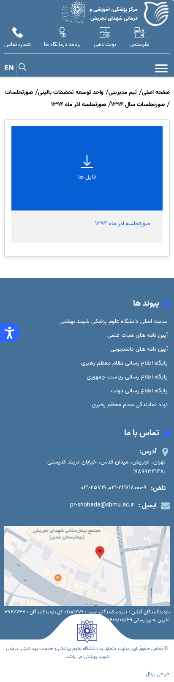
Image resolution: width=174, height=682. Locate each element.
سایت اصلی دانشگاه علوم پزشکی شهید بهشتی (114, 321)
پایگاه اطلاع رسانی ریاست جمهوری (127, 377)
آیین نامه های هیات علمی (137, 335)
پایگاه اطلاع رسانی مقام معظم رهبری (124, 363)
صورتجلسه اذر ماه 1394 (122, 224)
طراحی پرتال (158, 674)
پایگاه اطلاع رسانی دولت (139, 391)
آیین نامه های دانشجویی (139, 349)
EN (9, 68)
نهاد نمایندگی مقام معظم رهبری (130, 405)
